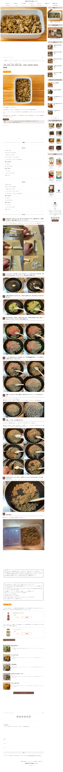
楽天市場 (27, 617)
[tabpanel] (55, 16)
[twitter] (17, 717)
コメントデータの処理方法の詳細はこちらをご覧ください (32, 755)
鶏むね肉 (32, 60)
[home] (59, 218)
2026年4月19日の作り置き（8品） (55, 38)
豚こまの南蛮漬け (56, 82)
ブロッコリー (10, 60)
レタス (40, 60)
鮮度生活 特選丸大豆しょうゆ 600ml (18, 612)
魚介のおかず (39, 3)
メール (4, 743)
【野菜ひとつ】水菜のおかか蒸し (55, 21)
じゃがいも (27, 60)
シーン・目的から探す (31, 5)
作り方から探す (39, 5)
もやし (43, 60)
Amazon (17, 617)
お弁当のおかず (8, 5)
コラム (47, 5)
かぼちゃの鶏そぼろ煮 (15, 683)
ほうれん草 (15, 60)
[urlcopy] (30, 717)
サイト (4, 747)
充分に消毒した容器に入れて (22, 575)
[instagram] (56, 218)
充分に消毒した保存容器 (14, 517)
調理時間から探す (55, 3)
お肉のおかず (31, 3)
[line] (27, 717)
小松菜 (23, 60)
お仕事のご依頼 (40, 761)
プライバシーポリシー (30, 761)
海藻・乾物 (15, 3)
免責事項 (35, 761)
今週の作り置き (55, 5)
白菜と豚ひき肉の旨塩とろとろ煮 (17, 673)
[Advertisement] (23, 49)
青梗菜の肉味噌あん (14, 645)
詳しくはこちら (55, 220)
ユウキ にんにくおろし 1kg (17, 629)
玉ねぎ (36, 60)
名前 (4, 739)
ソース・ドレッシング (23, 5)
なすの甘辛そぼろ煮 (14, 655)
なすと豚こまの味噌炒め (57, 89)
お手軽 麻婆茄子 (14, 664)
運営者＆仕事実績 (23, 761)
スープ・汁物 (16, 5)
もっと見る (24, 692)
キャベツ (19, 60)
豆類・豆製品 (24, 3)
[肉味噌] (22, 717)
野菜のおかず (8, 3)
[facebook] (20, 717)
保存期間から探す (47, 3)
